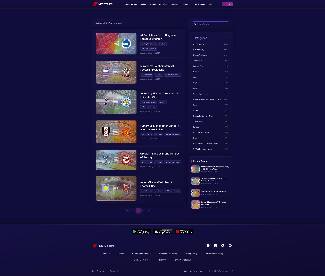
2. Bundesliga (198, 121)
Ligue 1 (196, 88)
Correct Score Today (214, 253)
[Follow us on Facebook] (208, 245)
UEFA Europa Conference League (205, 143)
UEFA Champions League (202, 149)
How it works (199, 4)
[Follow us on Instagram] (215, 245)
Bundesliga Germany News (203, 116)
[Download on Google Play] (141, 232)
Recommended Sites (141, 253)
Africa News (197, 60)
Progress (187, 4)
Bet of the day (131, 4)
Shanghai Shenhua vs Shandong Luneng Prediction (214, 179)
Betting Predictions (149, 44)
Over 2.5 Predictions (143, 260)
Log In (227, 4)
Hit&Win (162, 260)
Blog (210, 4)
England (162, 44)
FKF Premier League (149, 49)
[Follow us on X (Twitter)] (223, 245)
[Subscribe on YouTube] (230, 245)
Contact (121, 253)
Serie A (196, 71)
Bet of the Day (147, 134)
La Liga (196, 127)
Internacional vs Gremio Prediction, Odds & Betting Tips (215, 167)
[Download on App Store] (162, 232)
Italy (195, 77)
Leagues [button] (175, 4)
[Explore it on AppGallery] (184, 232)
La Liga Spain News (200, 93)
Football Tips (198, 66)
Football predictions (148, 4)
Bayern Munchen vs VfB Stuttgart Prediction (214, 203)
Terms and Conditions (167, 253)
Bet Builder (164, 4)
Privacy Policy (191, 253)
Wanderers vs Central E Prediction (214, 191)
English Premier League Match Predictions (209, 99)
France (195, 104)
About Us (106, 253)
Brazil (195, 138)
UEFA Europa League (201, 132)
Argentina (196, 110)
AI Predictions (147, 75)
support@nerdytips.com (194, 271)
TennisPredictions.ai (182, 260)
